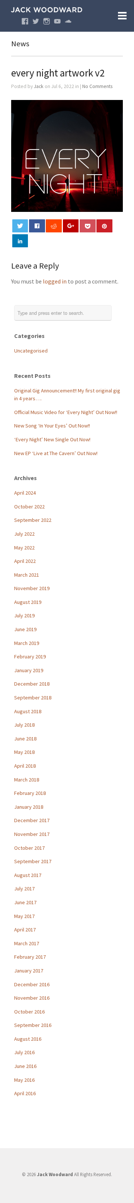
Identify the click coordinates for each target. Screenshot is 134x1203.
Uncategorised (31, 350)
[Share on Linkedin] (20, 240)
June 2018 (25, 738)
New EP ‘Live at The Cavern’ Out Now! (56, 453)
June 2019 (25, 629)
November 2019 (32, 588)
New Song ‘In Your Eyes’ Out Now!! (52, 425)
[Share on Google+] (71, 225)
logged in (55, 281)
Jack (39, 86)
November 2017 (32, 834)
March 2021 (26, 574)
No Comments (97, 86)
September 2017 (32, 861)
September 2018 (32, 697)
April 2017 (25, 929)
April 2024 (25, 492)
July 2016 (24, 1052)
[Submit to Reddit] (54, 225)
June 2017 (25, 902)
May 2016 (24, 1080)
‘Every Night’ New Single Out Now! (52, 439)
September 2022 (32, 520)
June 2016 (25, 1066)
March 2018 (26, 779)
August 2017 (27, 875)
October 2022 (29, 506)
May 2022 (24, 547)
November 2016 (32, 997)
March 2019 (26, 643)
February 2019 (30, 656)
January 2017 (28, 970)
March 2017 (26, 943)
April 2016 (25, 1093)
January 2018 (28, 806)
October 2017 (29, 848)
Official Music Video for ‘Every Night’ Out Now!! (65, 412)
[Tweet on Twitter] (20, 225)
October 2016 (29, 1011)
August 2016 (27, 1039)
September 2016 (32, 1025)
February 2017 (30, 956)
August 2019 (27, 602)
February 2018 (30, 793)
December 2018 (32, 683)
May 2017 (24, 916)
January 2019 (28, 670)
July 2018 (24, 724)
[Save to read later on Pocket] (88, 225)
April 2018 (25, 765)
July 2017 (24, 888)
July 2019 (24, 615)
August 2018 (27, 711)
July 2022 (24, 533)
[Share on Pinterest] (104, 225)
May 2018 (24, 752)
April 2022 (25, 561)
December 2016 (32, 984)
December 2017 (32, 820)
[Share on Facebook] (37, 225)
